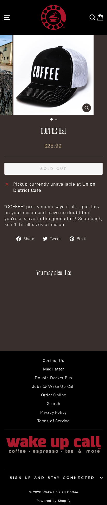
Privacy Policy (53, 412)
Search (53, 403)
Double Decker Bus (53, 377)
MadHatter (53, 369)
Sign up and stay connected (52, 478)
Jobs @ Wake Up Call (53, 386)
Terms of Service (53, 420)
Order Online (53, 394)
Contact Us (53, 360)
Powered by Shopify (54, 501)
